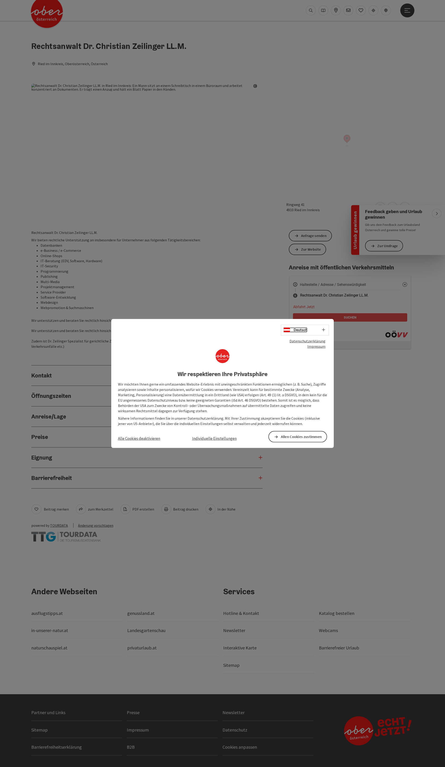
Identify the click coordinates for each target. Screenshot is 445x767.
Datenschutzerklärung (307, 341)
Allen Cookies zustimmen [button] (301, 436)
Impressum (316, 346)
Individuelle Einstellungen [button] (214, 438)
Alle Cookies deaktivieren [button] (139, 438)
